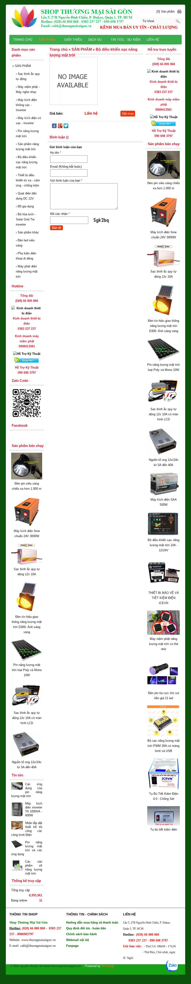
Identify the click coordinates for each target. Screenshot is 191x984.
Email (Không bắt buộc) (66, 166)
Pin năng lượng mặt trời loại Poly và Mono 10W (27, 670)
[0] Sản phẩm (166, 11)
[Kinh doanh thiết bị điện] (163, 76)
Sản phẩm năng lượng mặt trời (27, 146)
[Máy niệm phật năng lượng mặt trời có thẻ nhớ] (163, 633)
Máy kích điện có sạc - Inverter (28, 120)
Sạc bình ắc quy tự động (28, 76)
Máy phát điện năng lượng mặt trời (27, 271)
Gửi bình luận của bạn (66, 180)
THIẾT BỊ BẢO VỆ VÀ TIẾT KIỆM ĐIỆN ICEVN (163, 598)
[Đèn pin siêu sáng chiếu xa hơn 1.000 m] (163, 178)
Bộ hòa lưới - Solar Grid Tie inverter (26, 219)
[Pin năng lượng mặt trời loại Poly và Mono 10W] (163, 359)
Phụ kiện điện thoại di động (26, 256)
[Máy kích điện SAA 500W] (163, 494)
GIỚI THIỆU (73, 39)
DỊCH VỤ (95, 39)
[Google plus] (60, 127)
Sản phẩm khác (27, 232)
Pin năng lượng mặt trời (27, 133)
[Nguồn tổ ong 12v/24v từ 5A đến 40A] (163, 454)
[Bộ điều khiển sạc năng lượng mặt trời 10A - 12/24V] (163, 535)
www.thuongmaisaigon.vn (38, 940)
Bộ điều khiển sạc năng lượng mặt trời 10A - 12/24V (163, 545)
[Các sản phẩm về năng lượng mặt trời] (17, 866)
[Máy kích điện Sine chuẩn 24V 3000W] (163, 227)
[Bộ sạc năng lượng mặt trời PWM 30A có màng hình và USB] (163, 735)
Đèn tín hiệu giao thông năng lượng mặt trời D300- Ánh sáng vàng (163, 326)
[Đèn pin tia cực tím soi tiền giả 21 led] (163, 688)
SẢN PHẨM (21, 66)
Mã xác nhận (60, 214)
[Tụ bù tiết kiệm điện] (163, 824)
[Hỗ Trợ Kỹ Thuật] (163, 117)
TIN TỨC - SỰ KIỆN (125, 39)
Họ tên (55, 152)
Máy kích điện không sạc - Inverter (26, 105)
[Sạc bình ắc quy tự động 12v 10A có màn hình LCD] (163, 404)
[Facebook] (54, 127)
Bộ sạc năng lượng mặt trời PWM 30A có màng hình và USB (163, 746)
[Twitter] (66, 127)
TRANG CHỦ (22, 39)
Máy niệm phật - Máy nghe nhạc (28, 89)
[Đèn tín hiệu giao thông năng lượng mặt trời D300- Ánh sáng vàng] (163, 315)
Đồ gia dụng (25, 206)
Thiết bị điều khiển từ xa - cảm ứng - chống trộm (28, 180)
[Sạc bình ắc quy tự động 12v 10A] (163, 266)
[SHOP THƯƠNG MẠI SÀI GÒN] (95, 19)
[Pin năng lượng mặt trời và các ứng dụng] (17, 844)
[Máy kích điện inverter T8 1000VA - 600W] (17, 809)
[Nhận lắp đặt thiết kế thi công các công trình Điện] (17, 826)
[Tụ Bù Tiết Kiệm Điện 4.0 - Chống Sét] (163, 788)
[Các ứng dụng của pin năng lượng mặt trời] (17, 786)
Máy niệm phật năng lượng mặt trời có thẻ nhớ (163, 644)
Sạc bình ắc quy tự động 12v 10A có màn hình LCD (163, 414)
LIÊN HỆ (153, 39)
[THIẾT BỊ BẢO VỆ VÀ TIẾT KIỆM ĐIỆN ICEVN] (163, 587)
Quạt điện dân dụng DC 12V (26, 196)
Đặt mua (127, 113)
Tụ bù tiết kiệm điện (163, 829)
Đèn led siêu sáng (25, 243)
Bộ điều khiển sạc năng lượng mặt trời (26, 162)
